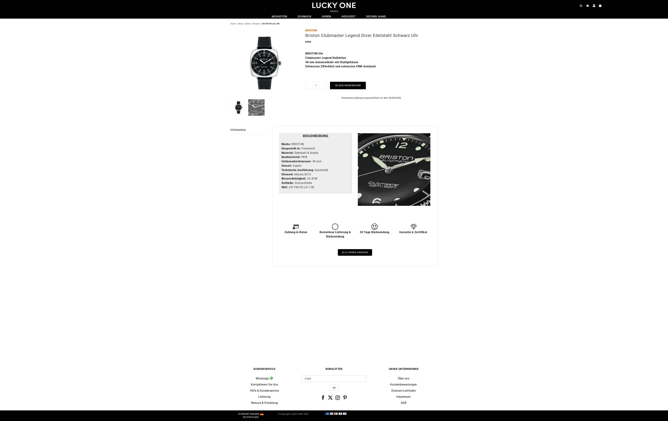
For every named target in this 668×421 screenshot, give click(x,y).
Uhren (248, 24)
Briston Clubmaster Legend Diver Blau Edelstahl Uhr (308, 343)
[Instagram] (337, 397)
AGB (404, 402)
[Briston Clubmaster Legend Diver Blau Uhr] (360, 287)
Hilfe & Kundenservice (264, 390)
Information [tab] (238, 130)
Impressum (403, 396)
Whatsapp (263, 378)
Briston (256, 24)
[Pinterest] (345, 397)
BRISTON (311, 30)
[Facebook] (323, 397)
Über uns (403, 378)
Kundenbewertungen (403, 384)
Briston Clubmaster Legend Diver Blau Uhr (360, 343)
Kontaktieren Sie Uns (264, 384)
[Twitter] (330, 397)
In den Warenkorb (348, 85)
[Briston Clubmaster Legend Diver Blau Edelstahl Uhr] (308, 287)
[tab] (315, 136)
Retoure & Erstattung (264, 402)
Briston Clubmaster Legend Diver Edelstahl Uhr (256, 343)
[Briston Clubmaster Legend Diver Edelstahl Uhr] (256, 287)
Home (233, 24)
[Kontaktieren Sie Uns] (587, 5)
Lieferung (264, 396)
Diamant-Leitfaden (403, 390)
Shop (240, 24)
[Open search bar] (581, 5)
